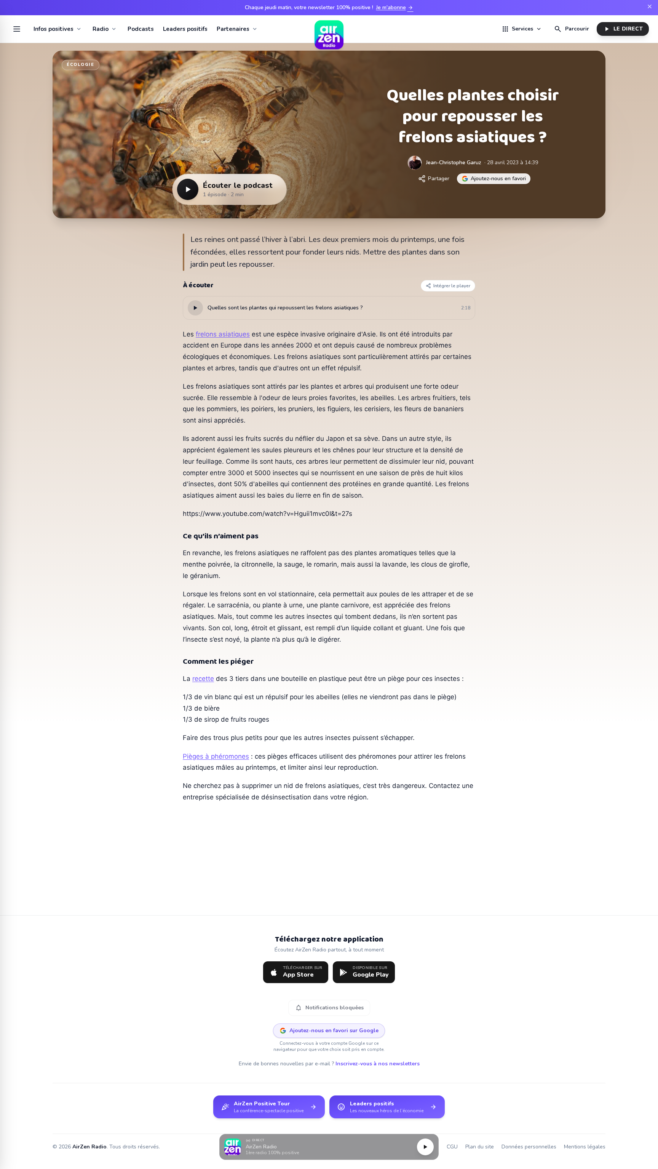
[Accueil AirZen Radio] (329, 28)
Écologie (80, 64)
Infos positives (53, 29)
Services (521, 29)
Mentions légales (584, 1146)
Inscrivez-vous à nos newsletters (377, 1063)
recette (203, 678)
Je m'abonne (395, 7)
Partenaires (233, 29)
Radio (101, 29)
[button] (329, 1147)
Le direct (623, 29)
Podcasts (141, 29)
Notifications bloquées (329, 1007)
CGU (452, 1146)
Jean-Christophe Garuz (453, 162)
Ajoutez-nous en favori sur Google (334, 1030)
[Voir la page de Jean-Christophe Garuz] (415, 163)
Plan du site (479, 1146)
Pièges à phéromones (216, 756)
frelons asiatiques (223, 334)
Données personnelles (528, 1146)
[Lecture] (425, 1147)
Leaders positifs (185, 29)
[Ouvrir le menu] (16, 29)
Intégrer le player (451, 286)
